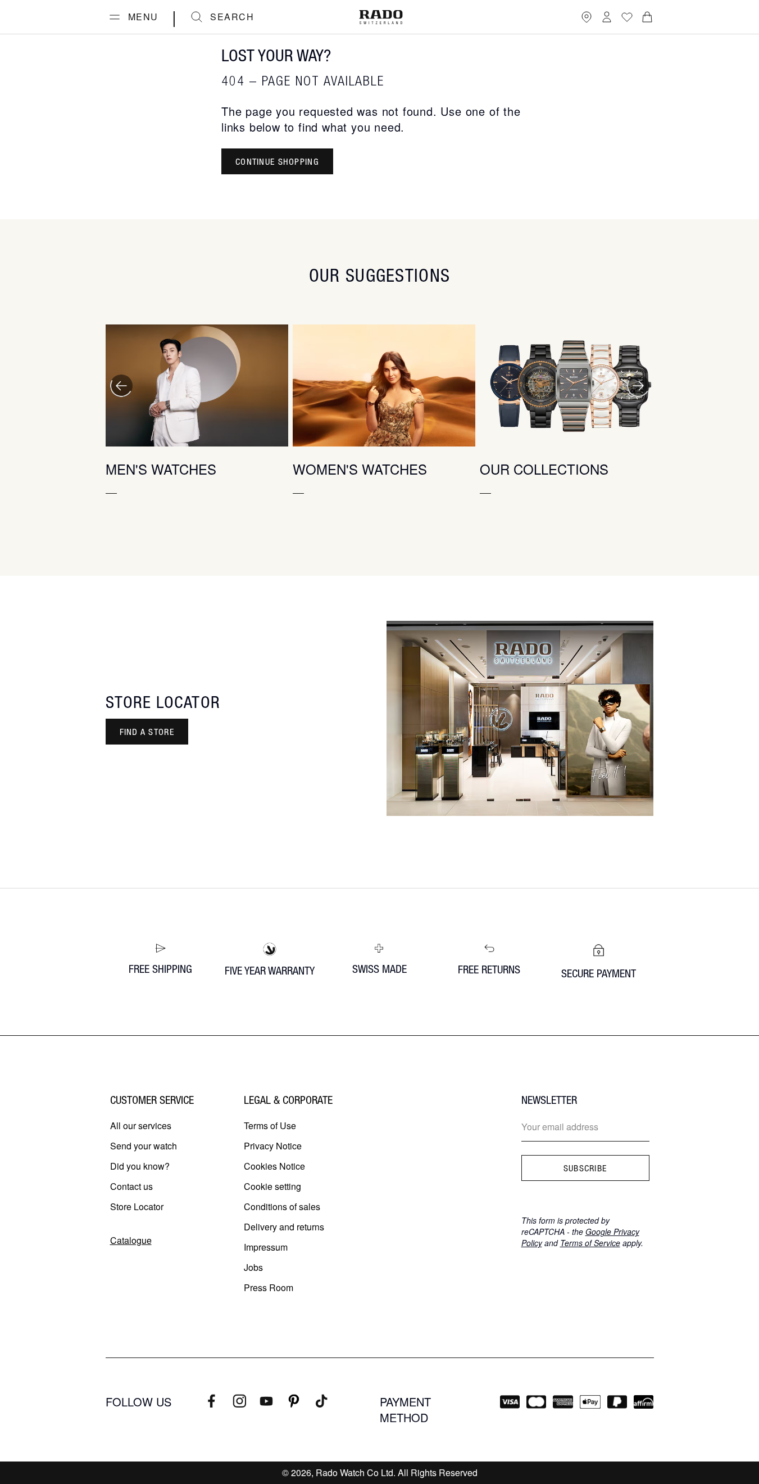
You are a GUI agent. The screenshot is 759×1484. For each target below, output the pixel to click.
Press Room (268, 1287)
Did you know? (140, 1166)
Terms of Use (270, 1125)
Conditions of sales (282, 1206)
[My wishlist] (627, 17)
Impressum (266, 1247)
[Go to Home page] (380, 17)
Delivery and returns (284, 1226)
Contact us (131, 1186)
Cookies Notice (274, 1166)
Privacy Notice (273, 1145)
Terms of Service (590, 1242)
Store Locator (136, 1206)
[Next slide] (638, 386)
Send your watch (143, 1145)
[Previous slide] (121, 386)
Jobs (253, 1267)
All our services (140, 1125)
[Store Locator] (587, 17)
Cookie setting (272, 1186)
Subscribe (585, 1168)
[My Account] (607, 17)
